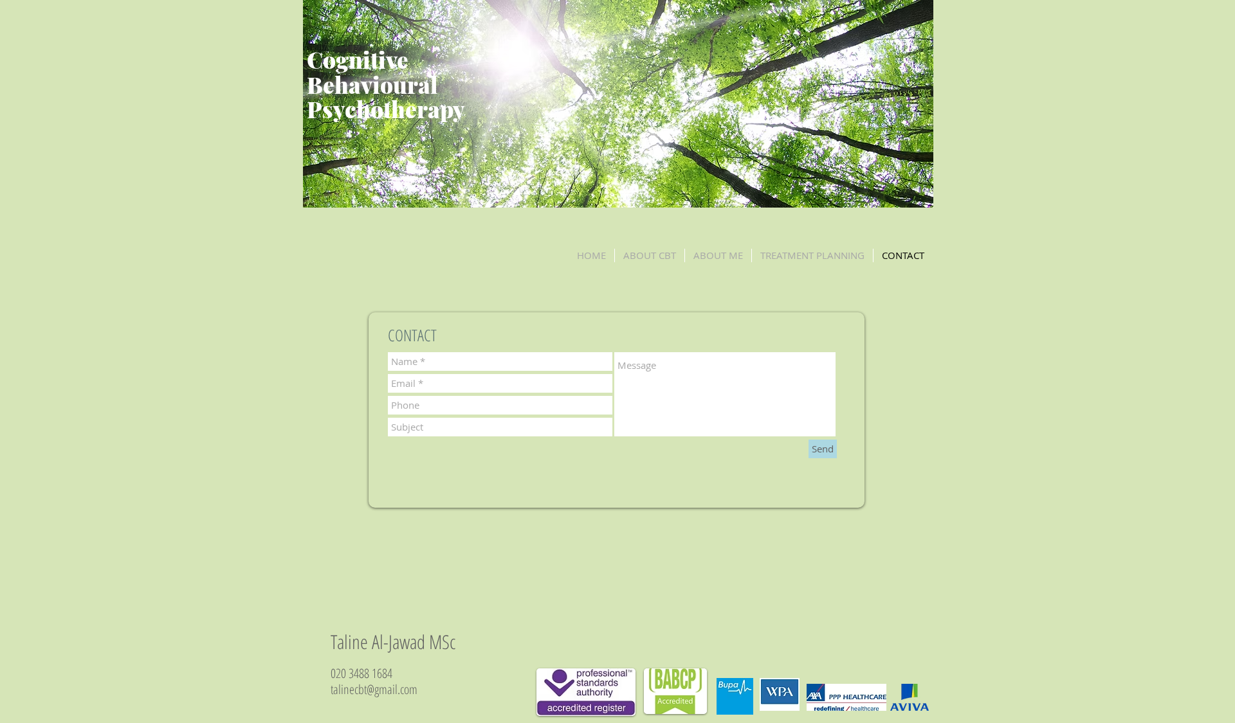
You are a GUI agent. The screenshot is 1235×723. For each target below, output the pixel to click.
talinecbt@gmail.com (374, 689)
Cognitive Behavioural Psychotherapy (386, 84)
